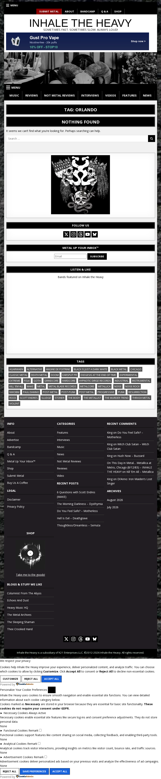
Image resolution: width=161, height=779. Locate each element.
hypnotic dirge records (95, 380)
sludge (46, 398)
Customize (10, 679)
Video (60, 476)
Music (14, 95)
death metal (39, 375)
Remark (33, 730)
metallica (104, 386)
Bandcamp (87, 11)
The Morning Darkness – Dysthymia (80, 504)
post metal (86, 392)
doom (55, 375)
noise (118, 386)
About (69, 11)
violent (14, 403)
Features (129, 95)
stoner (59, 398)
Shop (118, 11)
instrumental (141, 380)
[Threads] (80, 234)
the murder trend (117, 398)
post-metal (50, 392)
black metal (119, 369)
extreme (14, 380)
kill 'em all (16, 386)
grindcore (51, 380)
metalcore (87, 386)
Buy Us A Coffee (17, 483)
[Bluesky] (94, 234)
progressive (106, 392)
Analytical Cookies (15, 744)
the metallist (92, 398)
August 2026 (115, 500)
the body (74, 398)
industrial (121, 380)
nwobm (14, 392)
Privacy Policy (15, 506)
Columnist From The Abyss (24, 593)
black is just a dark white (90, 369)
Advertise (13, 440)
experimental (128, 375)
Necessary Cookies (16, 713)
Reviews (31, 95)
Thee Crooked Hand (20, 629)
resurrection (137, 392)
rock (12, 398)
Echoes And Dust (18, 600)
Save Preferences (34, 771)
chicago (135, 369)
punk (121, 392)
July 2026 (112, 507)
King (110, 432)
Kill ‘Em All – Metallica (140, 472)
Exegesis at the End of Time (98, 375)
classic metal (18, 375)
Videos (110, 95)
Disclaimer (13, 499)
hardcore (68, 380)
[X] (66, 234)
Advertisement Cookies (18, 757)
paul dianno (31, 392)
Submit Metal (49, 11)
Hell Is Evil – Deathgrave (72, 518)
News (147, 95)
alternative (34, 369)
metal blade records (62, 386)
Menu (14, 5)
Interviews (90, 95)
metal (41, 386)
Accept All (51, 679)
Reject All (31, 679)
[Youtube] (87, 234)
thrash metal (141, 398)
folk (27, 380)
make (30, 386)
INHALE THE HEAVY (80, 23)
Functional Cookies (16, 730)
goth (37, 380)
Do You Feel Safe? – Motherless (77, 511)
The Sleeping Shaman (21, 622)
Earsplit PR (69, 375)
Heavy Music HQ (17, 607)
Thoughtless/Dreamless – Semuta (78, 525)
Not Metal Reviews (59, 95)
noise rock (132, 386)
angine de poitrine (58, 369)
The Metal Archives (19, 615)
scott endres (29, 398)
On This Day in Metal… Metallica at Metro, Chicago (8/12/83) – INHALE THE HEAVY (129, 467)
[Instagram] (73, 234)
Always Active (37, 713)
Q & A (104, 11)
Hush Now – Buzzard (130, 456)
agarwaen (16, 369)
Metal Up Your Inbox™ (21, 461)
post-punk (68, 392)
